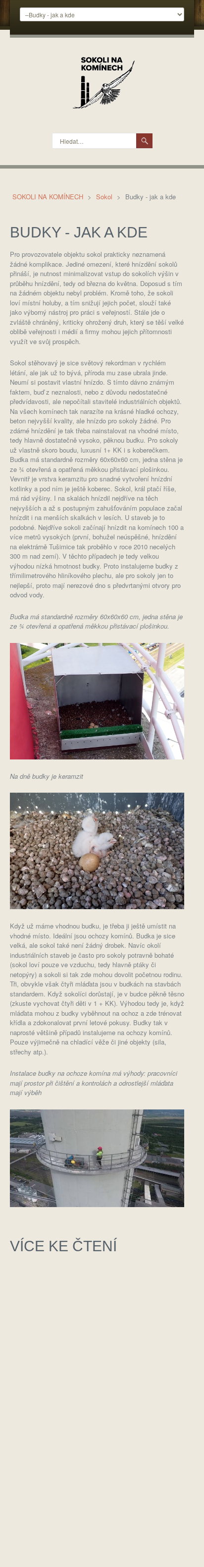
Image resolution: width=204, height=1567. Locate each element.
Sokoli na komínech (48, 196)
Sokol (105, 196)
